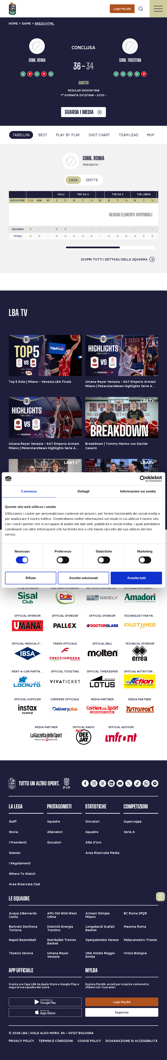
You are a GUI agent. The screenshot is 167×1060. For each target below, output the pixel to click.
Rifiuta (31, 578)
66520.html (44, 23)
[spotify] (154, 783)
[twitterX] (128, 783)
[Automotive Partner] (102, 597)
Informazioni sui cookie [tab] (138, 491)
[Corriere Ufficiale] (65, 709)
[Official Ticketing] (65, 681)
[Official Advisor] (121, 737)
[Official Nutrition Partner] (139, 681)
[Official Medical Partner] (27, 653)
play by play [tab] (68, 135)
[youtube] (120, 783)
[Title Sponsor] (27, 597)
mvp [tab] (150, 135)
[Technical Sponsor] (139, 653)
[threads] (102, 783)
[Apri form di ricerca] (140, 8)
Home (13, 23)
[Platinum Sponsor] (65, 597)
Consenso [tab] (29, 491)
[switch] (63, 559)
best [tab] (42, 135)
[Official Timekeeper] (102, 681)
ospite (92, 180)
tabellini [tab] (21, 135)
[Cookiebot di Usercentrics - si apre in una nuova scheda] (143, 478)
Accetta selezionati (83, 578)
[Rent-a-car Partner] (27, 681)
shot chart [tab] (99, 135)
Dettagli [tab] (84, 491)
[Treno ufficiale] (65, 653)
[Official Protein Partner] (139, 597)
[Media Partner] (102, 709)
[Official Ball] (102, 653)
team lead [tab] (128, 135)
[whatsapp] (146, 783)
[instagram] (93, 783)
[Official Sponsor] (27, 625)
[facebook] (85, 783)
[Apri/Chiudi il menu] (158, 8)
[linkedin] (111, 783)
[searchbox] (83, 5)
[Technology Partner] (139, 625)
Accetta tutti (136, 578)
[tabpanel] (83, 208)
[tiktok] (137, 783)
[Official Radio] (83, 737)
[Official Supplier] (27, 709)
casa (73, 180)
